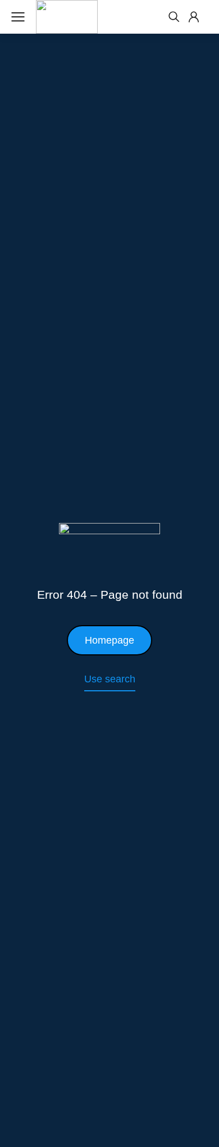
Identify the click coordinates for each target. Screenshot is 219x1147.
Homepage (109, 640)
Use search (109, 679)
